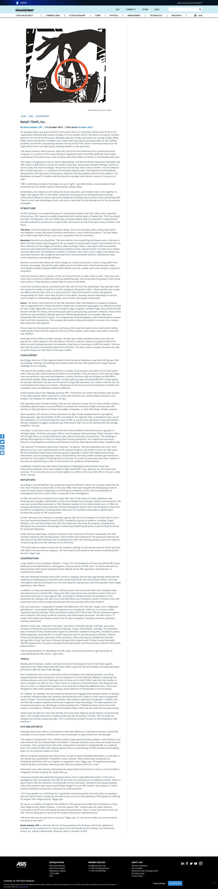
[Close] (214, 882)
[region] (109, 883)
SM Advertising (138, 873)
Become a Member (140, 865)
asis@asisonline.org (96, 865)
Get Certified (137, 868)
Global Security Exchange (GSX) (145, 871)
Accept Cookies (175, 883)
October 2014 (85, 127)
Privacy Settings (159, 883)
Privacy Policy (137, 876)
